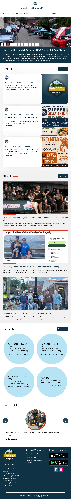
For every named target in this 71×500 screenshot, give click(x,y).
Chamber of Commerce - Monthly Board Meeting (51, 381)
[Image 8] (22, 44)
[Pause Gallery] (67, 44)
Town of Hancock (32, 454)
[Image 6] (16, 44)
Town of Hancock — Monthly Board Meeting (19, 349)
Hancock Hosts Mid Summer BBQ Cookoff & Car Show (33, 50)
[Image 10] (27, 44)
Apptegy (39, 496)
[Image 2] (5, 44)
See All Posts (63, 69)
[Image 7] (19, 44)
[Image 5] (13, 44)
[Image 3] (8, 44)
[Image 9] (25, 44)
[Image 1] (2, 44)
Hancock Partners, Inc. (34, 457)
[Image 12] (33, 44)
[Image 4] (11, 44)
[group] (35, 424)
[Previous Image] (3, 31)
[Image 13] (36, 44)
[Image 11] (30, 44)
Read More (26, 90)
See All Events (62, 329)
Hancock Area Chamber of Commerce (35, 461)
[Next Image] (67, 31)
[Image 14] (38, 44)
